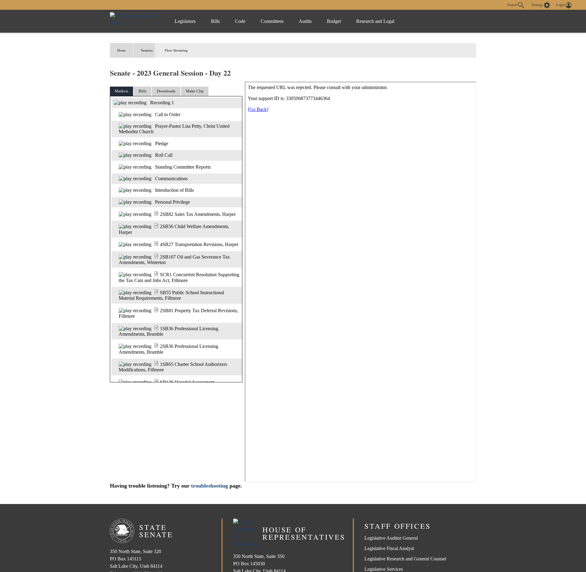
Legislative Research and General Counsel (405, 558)
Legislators (185, 21)
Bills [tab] (142, 91)
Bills (215, 21)
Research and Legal (375, 21)
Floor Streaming (176, 50)
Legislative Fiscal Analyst (389, 548)
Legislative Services (383, 569)
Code (240, 21)
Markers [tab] (121, 91)
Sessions (147, 50)
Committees (272, 21)
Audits (305, 21)
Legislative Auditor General (391, 538)
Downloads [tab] (166, 91)
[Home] (136, 21)
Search (512, 4)
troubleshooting (209, 486)
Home (121, 50)
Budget (334, 21)
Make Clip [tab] (195, 91)
